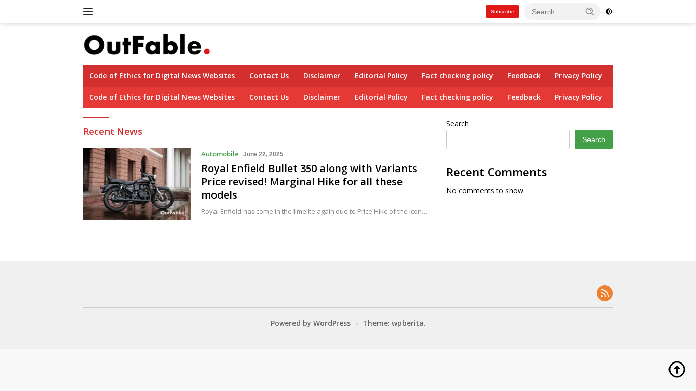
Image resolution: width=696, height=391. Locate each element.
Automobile (220, 153)
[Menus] (90, 11)
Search (457, 123)
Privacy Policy (578, 75)
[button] (590, 11)
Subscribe (502, 11)
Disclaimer (321, 75)
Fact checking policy (457, 75)
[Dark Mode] (609, 11)
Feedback (524, 75)
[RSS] (605, 294)
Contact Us (269, 75)
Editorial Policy (381, 75)
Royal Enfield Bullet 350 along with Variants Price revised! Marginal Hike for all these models (309, 181)
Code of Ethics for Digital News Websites (162, 75)
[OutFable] (146, 43)
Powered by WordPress (311, 323)
